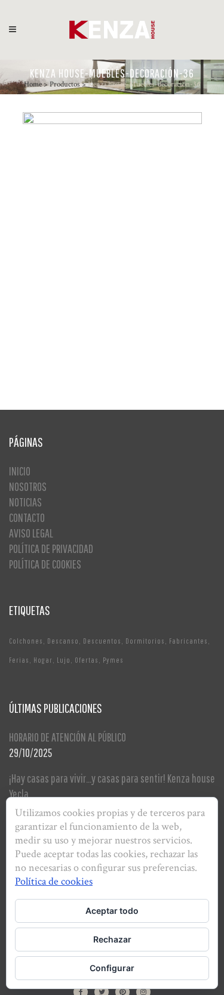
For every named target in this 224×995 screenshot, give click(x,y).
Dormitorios (145, 640)
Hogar (43, 660)
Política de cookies (54, 881)
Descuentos (102, 640)
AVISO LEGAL (31, 533)
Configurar (112, 968)
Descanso (63, 640)
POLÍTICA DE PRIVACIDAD (51, 548)
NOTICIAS (25, 502)
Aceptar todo (112, 911)
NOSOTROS (28, 486)
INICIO (19, 471)
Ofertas (87, 660)
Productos (65, 84)
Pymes (113, 660)
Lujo (63, 660)
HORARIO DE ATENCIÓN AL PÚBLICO (67, 737)
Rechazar (112, 939)
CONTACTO (27, 517)
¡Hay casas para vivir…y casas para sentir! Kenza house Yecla (112, 786)
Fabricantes (188, 640)
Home (33, 84)
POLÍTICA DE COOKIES (45, 564)
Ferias (19, 660)
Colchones (26, 640)
